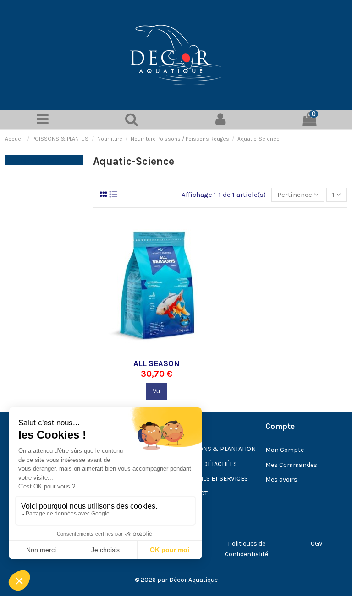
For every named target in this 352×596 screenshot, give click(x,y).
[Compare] (156, 351)
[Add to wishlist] (142, 351)
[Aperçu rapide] (170, 351)
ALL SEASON (156, 363)
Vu (156, 391)
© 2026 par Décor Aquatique (176, 580)
